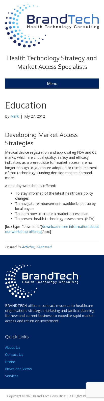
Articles (28, 247)
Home (10, 361)
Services (11, 375)
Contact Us (14, 354)
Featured (43, 247)
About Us (12, 347)
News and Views (18, 368)
